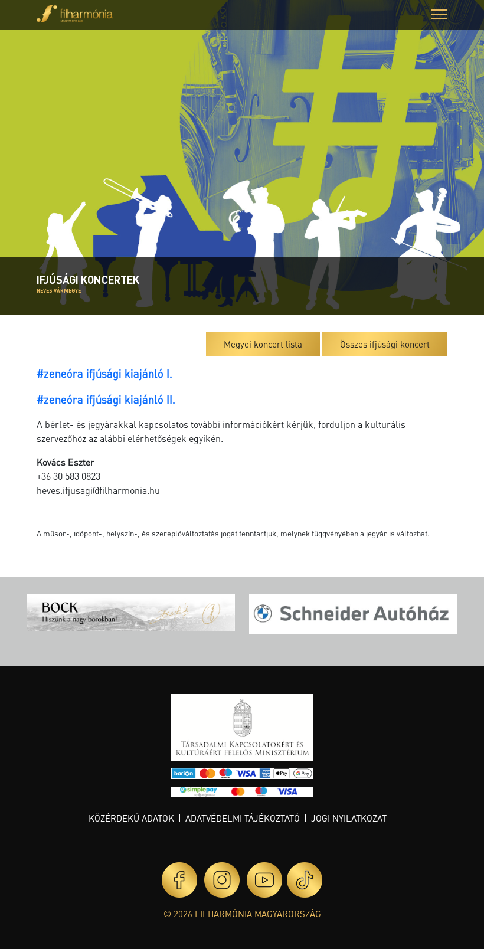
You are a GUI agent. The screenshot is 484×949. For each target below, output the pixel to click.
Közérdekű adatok (131, 818)
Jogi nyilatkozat (349, 818)
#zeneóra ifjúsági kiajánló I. (104, 373)
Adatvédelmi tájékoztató (242, 818)
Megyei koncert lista (263, 344)
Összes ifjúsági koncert (385, 344)
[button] (439, 15)
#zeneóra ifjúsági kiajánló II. (106, 399)
